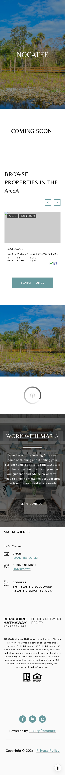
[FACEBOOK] (22, 719)
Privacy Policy (48, 750)
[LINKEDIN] (32, 719)
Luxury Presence (42, 731)
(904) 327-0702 (22, 569)
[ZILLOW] (42, 719)
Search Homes (32, 282)
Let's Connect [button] (32, 503)
